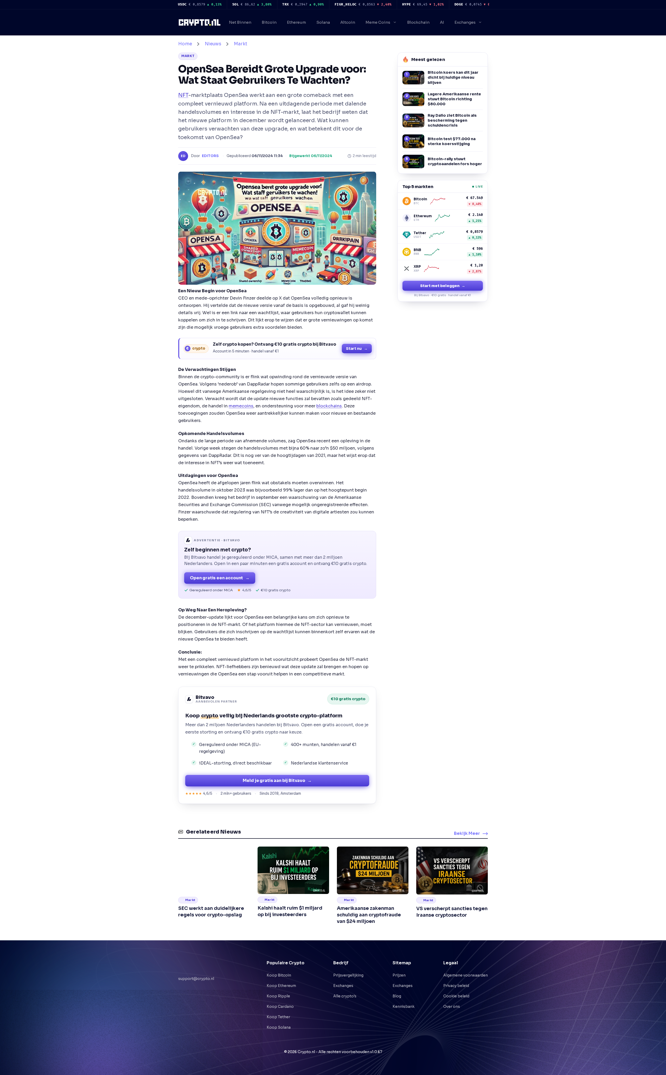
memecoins (241, 406)
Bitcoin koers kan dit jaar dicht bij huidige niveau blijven (453, 77)
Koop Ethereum (281, 985)
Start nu (357, 348)
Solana (323, 22)
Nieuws (213, 44)
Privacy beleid (456, 985)
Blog (397, 996)
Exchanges (465, 22)
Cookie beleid (456, 996)
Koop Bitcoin (279, 975)
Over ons (451, 1006)
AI (442, 22)
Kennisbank (403, 1006)
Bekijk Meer (467, 833)
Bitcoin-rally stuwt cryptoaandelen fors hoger (455, 161)
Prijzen (399, 975)
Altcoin (347, 22)
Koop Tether (278, 1017)
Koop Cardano (280, 1006)
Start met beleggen (442, 285)
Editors (210, 156)
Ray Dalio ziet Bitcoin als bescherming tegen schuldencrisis (452, 120)
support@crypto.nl (196, 973)
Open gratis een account (219, 578)
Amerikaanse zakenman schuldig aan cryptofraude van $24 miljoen (369, 914)
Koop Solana (279, 1027)
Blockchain (418, 22)
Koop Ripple (278, 996)
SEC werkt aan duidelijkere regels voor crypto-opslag (211, 911)
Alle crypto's (344, 996)
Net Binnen (240, 22)
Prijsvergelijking (348, 975)
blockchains (329, 406)
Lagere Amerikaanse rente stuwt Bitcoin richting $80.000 (454, 99)
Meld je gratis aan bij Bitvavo (277, 780)
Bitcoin (269, 22)
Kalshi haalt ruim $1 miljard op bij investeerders (290, 911)
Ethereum (296, 22)
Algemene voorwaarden (465, 975)
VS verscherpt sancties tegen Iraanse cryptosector (452, 912)
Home (185, 44)
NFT (183, 95)
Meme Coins (378, 22)
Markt (240, 44)
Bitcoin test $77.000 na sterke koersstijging (452, 141)
